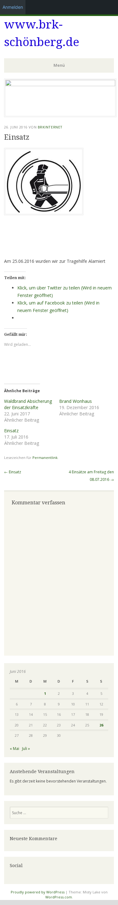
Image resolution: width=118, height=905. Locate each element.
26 (101, 725)
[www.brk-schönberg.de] (60, 84)
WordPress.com (58, 897)
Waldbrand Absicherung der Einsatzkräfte (28, 404)
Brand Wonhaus (75, 401)
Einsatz (11, 431)
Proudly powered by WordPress (38, 892)
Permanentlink (45, 457)
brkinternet (50, 127)
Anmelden (13, 7)
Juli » (26, 748)
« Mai (14, 748)
